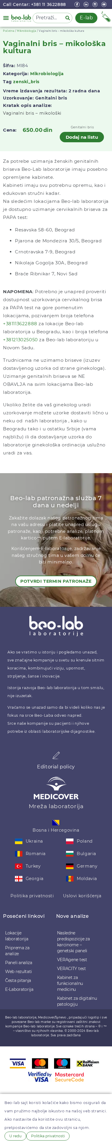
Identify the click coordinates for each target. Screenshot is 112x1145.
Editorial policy (56, 767)
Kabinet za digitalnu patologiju (77, 1001)
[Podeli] (79, 6)
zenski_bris (26, 81)
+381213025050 (20, 339)
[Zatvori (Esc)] (92, 6)
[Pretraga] (68, 18)
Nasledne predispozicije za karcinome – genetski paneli (73, 941)
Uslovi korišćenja (82, 895)
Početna (8, 30)
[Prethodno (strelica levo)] (10, 572)
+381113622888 (20, 323)
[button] (5, 17)
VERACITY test (71, 968)
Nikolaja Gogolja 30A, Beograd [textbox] (51, 263)
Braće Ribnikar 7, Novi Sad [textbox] (46, 274)
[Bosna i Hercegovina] (56, 822)
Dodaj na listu (82, 137)
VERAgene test (72, 959)
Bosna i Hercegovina (56, 830)
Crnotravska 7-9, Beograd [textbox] (45, 252)
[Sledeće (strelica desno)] (101, 572)
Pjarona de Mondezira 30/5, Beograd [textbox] (58, 241)
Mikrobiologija (26, 30)
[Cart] (106, 17)
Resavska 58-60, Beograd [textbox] (45, 230)
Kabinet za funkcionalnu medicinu (70, 983)
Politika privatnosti (32, 895)
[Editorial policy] (56, 755)
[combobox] (48, 18)
